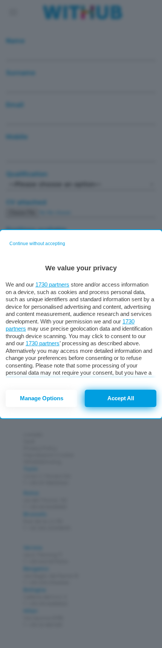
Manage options (41, 398)
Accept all (120, 398)
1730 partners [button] (52, 284)
